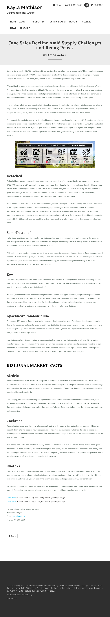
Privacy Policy (12, 598)
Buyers (73, 22)
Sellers (87, 22)
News (13, 28)
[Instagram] (87, 5)
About (23, 22)
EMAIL (59, 5)
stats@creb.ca (18, 516)
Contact (24, 28)
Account (98, 5)
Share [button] (13, 536)
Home (13, 22)
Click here (11, 497)
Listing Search (58, 22)
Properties (38, 22)
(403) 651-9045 (74, 5)
